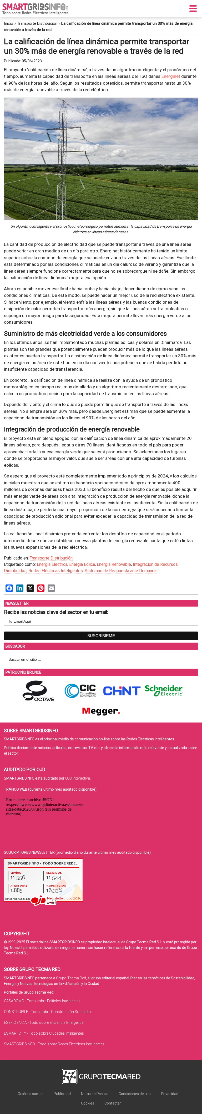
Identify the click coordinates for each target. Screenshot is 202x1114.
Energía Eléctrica (52, 564)
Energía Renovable (114, 564)
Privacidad (169, 1094)
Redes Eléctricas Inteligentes (55, 570)
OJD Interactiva (77, 778)
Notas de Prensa (94, 1094)
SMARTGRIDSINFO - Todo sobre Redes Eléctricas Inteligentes (54, 1044)
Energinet (170, 76)
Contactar (112, 1103)
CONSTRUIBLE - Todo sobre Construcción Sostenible (48, 1012)
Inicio (8, 23)
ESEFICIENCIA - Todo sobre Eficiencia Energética (44, 1022)
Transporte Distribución (37, 23)
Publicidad (62, 1094)
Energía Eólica (82, 564)
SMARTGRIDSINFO (35, 9)
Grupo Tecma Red (71, 978)
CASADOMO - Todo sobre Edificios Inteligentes (42, 1001)
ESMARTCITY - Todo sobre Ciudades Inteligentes (44, 1033)
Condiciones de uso (135, 1094)
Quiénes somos (30, 1094)
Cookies (87, 1103)
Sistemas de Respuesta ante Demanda (120, 570)
